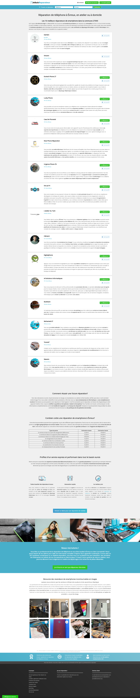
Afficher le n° (105, 77)
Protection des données (34, 680)
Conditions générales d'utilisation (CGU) (37, 678)
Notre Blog (31, 688)
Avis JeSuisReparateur (34, 690)
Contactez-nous (32, 684)
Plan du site (31, 692)
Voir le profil (106, 35)
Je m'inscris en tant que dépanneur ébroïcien (70, 567)
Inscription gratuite (105, 2)
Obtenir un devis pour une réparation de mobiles (70, 511)
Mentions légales (32, 686)
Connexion (81, 2)
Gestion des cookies (33, 682)
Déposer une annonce (92, 2)
